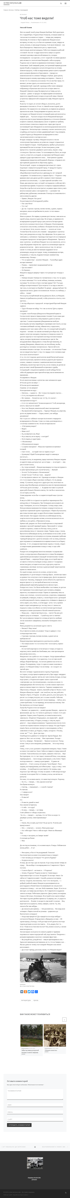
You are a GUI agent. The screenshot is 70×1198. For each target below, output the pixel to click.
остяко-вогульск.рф (14, 1192)
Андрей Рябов (25, 22)
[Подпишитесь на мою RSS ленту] (65, 1193)
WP (11, 1195)
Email (10, 1112)
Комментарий (14, 1091)
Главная (6, 10)
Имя (9, 1105)
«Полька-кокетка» (51, 1050)
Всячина (11, 10)
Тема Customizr (24, 1195)
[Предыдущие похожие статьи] (60, 1019)
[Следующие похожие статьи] (64, 1019)
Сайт (10, 1119)
